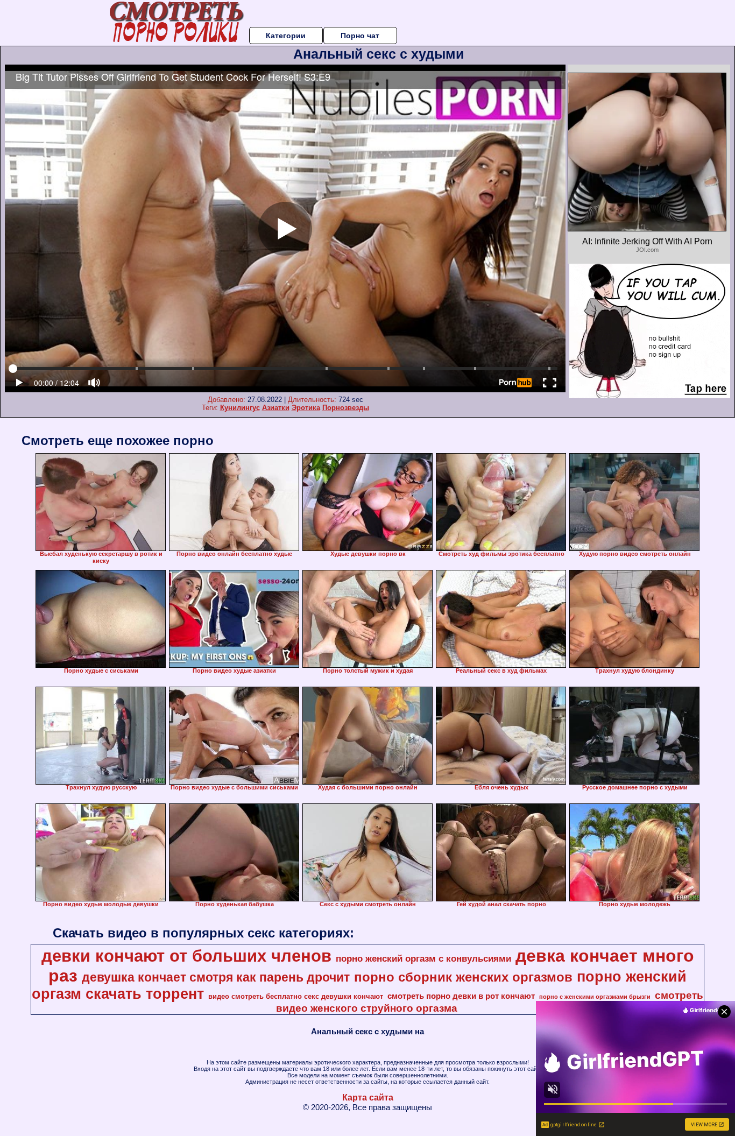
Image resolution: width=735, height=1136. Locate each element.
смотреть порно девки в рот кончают (461, 996)
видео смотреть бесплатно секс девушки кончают (295, 996)
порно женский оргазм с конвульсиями (423, 958)
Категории (286, 35)
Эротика (306, 408)
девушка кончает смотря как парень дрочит (216, 977)
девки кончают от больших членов (186, 956)
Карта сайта (367, 1097)
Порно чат (360, 35)
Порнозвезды (345, 408)
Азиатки (275, 408)
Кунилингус (240, 408)
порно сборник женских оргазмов (463, 977)
